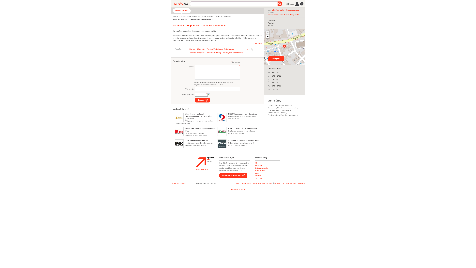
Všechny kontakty (202, 169)
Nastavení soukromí (238, 189)
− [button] (267, 36)
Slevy (257, 163)
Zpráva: (191, 67)
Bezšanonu (259, 166)
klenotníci (280, 108)
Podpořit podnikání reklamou (231, 175)
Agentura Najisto (205, 162)
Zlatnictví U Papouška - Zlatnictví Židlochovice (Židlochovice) (211, 49)
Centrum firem (260, 171)
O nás (237, 183)
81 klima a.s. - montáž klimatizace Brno (243, 141)
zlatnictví (283, 113)
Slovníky (258, 176)
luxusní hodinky (291, 108)
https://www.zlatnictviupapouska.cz (285, 10)
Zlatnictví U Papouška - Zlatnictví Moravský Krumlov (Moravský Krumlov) (216, 53)
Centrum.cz (175, 183)
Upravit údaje (257, 43)
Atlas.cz (183, 183)
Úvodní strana (181, 11)
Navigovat (276, 59)
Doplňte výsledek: (187, 95)
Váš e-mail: (189, 89)
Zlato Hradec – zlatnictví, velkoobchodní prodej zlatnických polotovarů (198, 116)
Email (257, 173)
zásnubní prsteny (291, 115)
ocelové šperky (273, 110)
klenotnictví (272, 108)
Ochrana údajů (267, 183)
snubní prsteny (285, 110)
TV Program (259, 178)
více (248, 49)
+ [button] (267, 32)
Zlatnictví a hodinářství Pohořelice (280, 105)
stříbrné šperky (273, 113)
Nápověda (301, 183)
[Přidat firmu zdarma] (302, 4)
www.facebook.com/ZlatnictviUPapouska (283, 15)
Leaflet (302, 64)
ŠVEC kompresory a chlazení (196, 141)
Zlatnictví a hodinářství (276, 115)
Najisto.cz (181, 4)
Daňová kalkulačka (261, 168)
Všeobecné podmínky (289, 183)
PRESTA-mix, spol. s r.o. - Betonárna (242, 114)
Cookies (277, 183)
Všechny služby (246, 183)
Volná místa (257, 183)
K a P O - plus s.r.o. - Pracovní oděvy (242, 128)
